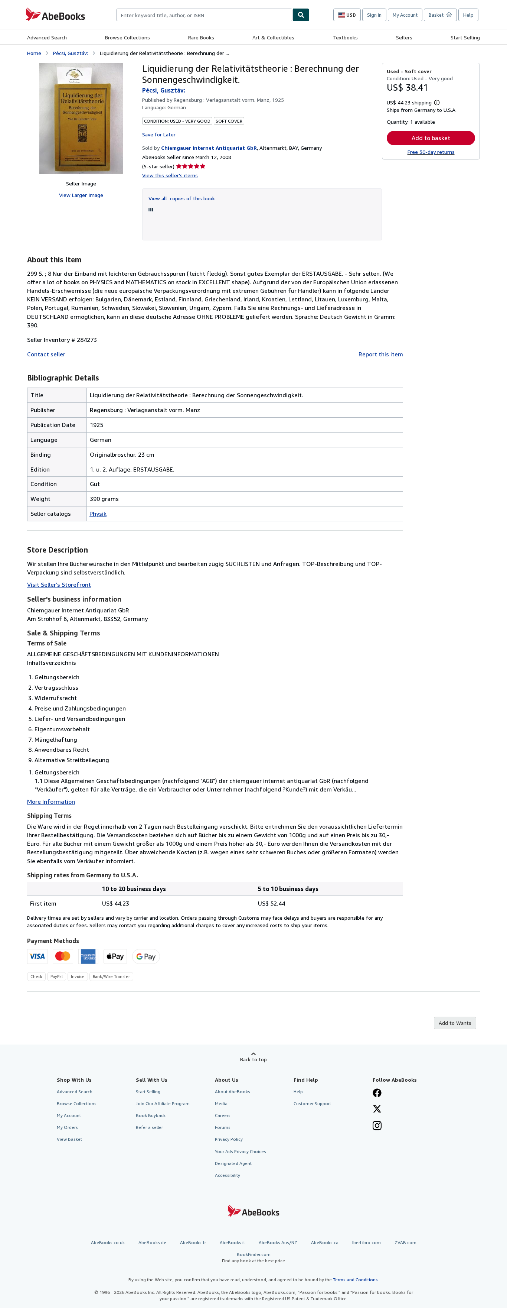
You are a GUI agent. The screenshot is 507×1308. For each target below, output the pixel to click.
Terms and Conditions (355, 1279)
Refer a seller (149, 1127)
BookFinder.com (253, 1257)
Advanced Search (47, 37)
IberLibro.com (366, 1242)
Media (221, 1103)
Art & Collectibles (273, 37)
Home (34, 53)
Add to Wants (455, 1023)
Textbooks (345, 37)
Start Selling (465, 37)
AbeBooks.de (152, 1242)
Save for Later (159, 134)
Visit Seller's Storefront (59, 584)
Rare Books (201, 37)
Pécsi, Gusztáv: (70, 53)
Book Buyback (151, 1115)
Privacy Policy (229, 1139)
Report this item (381, 354)
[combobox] (204, 15)
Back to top (253, 1059)
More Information (51, 801)
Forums (222, 1127)
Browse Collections (127, 37)
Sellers (404, 37)
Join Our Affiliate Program (163, 1103)
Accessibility (227, 1175)
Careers (222, 1115)
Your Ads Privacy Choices (240, 1151)
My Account (405, 15)
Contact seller (46, 354)
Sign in (374, 15)
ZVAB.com (405, 1242)
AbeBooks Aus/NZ (278, 1242)
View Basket (69, 1139)
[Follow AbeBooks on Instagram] (377, 1126)
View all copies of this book (181, 198)
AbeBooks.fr (193, 1242)
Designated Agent (233, 1163)
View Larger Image (81, 195)
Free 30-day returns (431, 152)
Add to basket (431, 138)
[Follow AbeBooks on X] (377, 1110)
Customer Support (312, 1103)
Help (468, 15)
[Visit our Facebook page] (377, 1094)
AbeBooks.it (232, 1242)
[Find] (301, 15)
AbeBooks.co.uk (108, 1242)
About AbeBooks (232, 1091)
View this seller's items (170, 175)
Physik (98, 513)
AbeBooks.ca (324, 1242)
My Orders (67, 1127)
